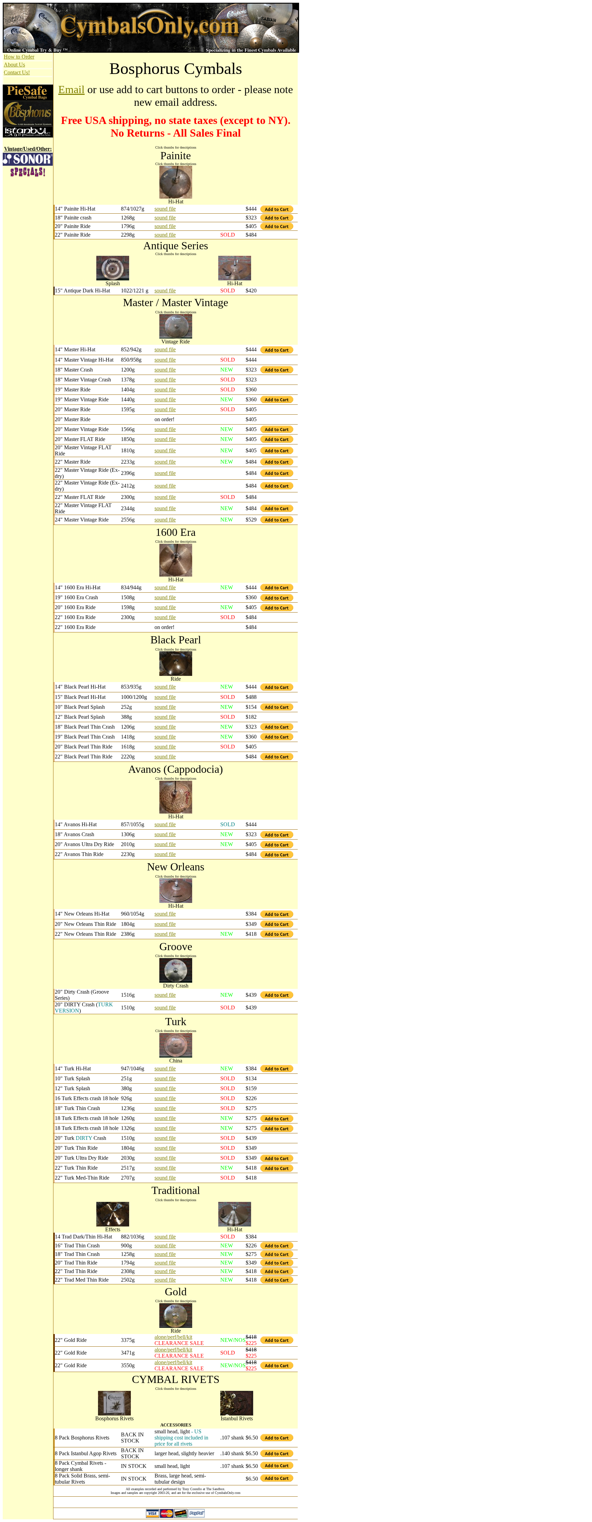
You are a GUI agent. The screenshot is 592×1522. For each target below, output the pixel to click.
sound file (165, 209)
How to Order (19, 57)
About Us (14, 64)
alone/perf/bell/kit (173, 1337)
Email (71, 89)
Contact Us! (17, 72)
